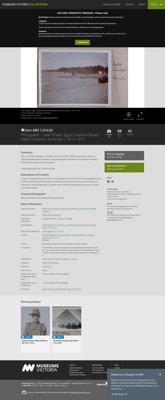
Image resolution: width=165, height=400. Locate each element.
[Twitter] (112, 182)
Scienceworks (74, 370)
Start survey (119, 394)
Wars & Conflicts (54, 289)
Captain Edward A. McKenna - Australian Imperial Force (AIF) (66, 225)
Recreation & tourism (69, 259)
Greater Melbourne (79, 235)
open (121, 206)
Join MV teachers (98, 370)
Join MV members (98, 368)
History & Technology (50, 263)
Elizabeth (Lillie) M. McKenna (53, 235)
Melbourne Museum (76, 368)
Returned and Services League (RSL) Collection (60, 209)
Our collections (111, 5)
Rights (56, 385)
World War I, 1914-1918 (71, 289)
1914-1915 (52, 228)
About (142, 5)
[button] (156, 4)
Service (57, 259)
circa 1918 (54, 238)
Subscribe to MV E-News (100, 372)
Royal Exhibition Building (77, 375)
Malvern (68, 235)
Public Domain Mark (49, 118)
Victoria (91, 235)
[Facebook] (108, 182)
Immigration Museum (76, 372)
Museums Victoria (24, 4)
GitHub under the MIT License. (80, 392)
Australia (45, 238)
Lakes (44, 289)
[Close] (160, 375)
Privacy (41, 385)
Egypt (44, 228)
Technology (46, 267)
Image (44, 270)
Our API (129, 5)
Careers (117, 368)
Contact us (63, 385)
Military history (48, 259)
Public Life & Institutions (51, 215)
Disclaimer (49, 385)
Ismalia (93, 225)
